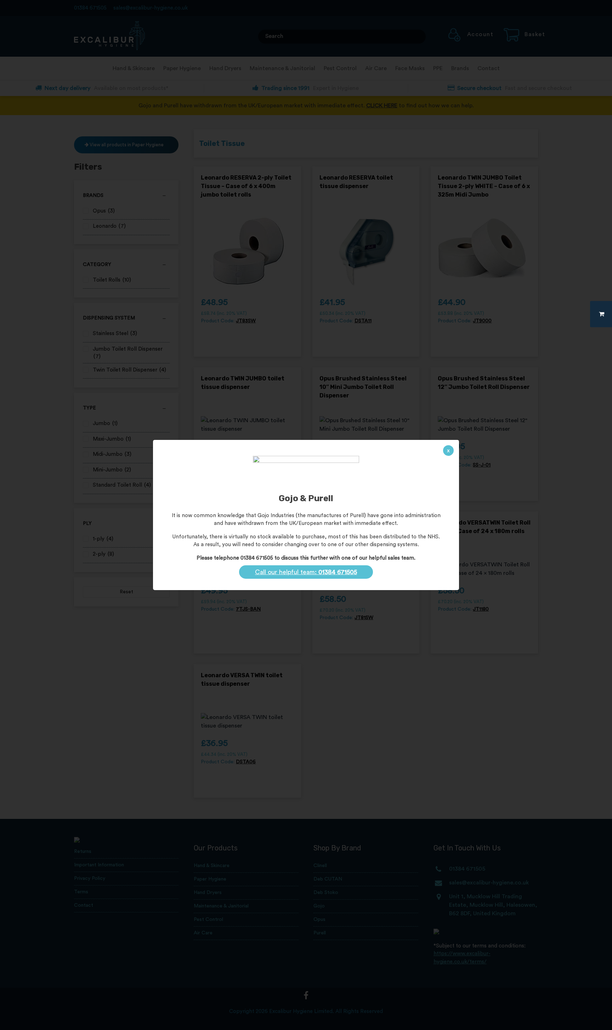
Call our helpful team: (306, 572)
